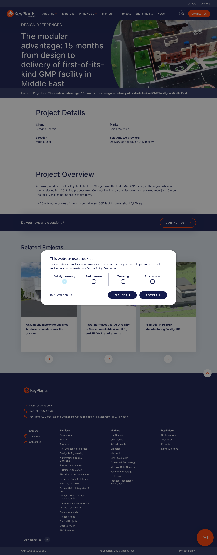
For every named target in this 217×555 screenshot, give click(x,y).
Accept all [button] (153, 295)
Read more (110, 268)
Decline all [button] (122, 295)
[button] (61, 295)
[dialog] (108, 277)
